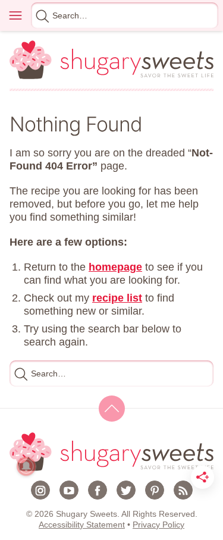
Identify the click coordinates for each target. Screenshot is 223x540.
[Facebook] (97, 490)
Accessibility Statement (82, 524)
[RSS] (183, 490)
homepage (115, 267)
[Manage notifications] (26, 466)
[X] (126, 490)
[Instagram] (40, 490)
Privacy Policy (158, 524)
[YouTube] (68, 490)
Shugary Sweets (111, 59)
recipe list (117, 298)
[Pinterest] (154, 490)
